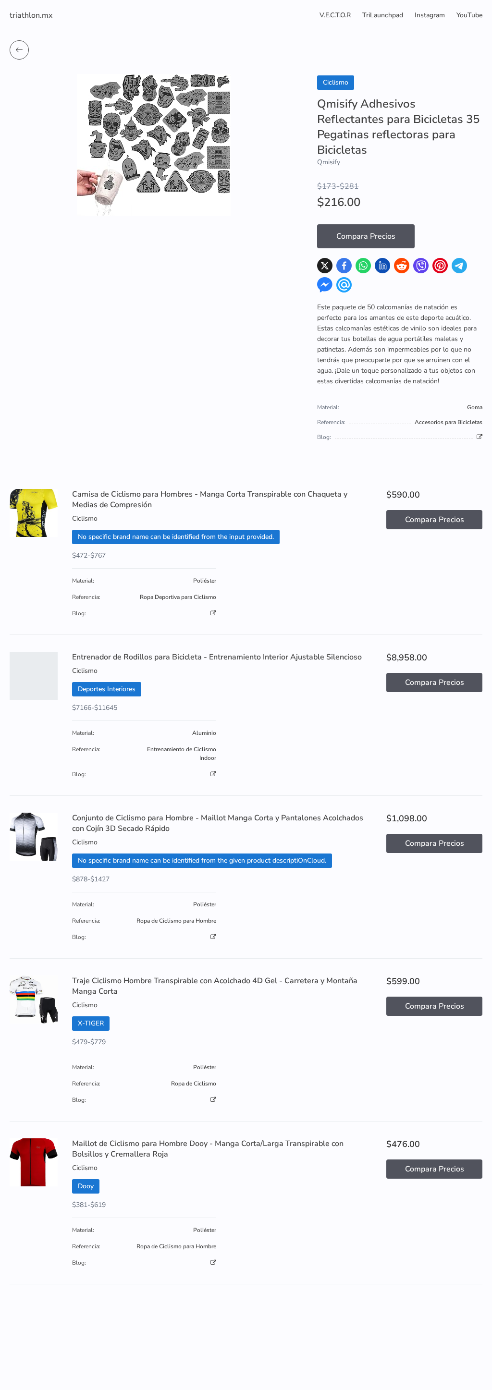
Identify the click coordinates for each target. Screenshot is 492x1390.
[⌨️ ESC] (19, 50)
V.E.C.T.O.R (335, 15)
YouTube (469, 15)
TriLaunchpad (382, 15)
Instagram (430, 15)
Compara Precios (365, 236)
